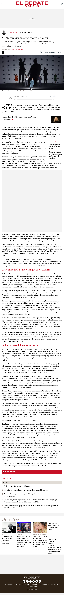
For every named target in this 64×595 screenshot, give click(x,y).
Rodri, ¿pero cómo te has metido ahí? (17, 486)
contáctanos (19, 584)
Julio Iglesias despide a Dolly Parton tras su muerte (53, 526)
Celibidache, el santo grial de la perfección (7, 539)
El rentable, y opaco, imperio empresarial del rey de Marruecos (26, 490)
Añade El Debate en (50, 52)
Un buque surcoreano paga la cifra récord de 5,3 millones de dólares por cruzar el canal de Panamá (32, 507)
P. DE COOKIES (54, 584)
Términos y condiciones (31, 584)
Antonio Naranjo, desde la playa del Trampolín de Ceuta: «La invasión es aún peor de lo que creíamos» (33, 495)
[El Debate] (32, 3)
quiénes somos (9, 584)
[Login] (62, 4)
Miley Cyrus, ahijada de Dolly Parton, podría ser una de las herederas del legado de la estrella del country (40, 541)
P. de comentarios (32, 586)
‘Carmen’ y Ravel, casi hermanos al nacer (54, 147)
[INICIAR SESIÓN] (62, 4)
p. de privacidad (45, 584)
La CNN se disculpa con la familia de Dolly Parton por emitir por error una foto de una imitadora (24, 541)
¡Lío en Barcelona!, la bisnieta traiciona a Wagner (20, 117)
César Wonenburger (7, 119)
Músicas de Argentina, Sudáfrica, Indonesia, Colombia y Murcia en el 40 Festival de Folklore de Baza (55, 545)
